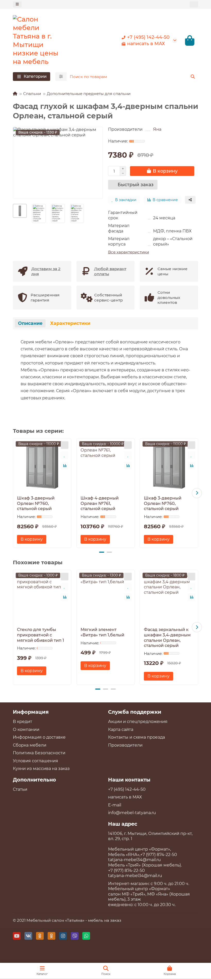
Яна (157, 129)
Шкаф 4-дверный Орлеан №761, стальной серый (100, 503)
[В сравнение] (64, 465)
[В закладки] (64, 455)
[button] (14, 493)
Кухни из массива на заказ (41, 768)
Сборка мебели (29, 745)
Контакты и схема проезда (136, 737)
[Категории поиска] (61, 76)
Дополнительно (34, 780)
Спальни (32, 93)
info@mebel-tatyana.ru (132, 812)
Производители (125, 745)
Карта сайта (120, 729)
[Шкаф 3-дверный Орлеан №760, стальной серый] (42, 466)
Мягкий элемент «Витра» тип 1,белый (102, 632)
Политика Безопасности (39, 752)
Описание (30, 323)
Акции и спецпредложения (138, 721)
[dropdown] (17, 4)
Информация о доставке (39, 737)
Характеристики (70, 323)
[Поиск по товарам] (193, 76)
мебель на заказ (104, 920)
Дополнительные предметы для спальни (88, 93)
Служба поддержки (134, 712)
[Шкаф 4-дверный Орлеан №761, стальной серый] (106, 466)
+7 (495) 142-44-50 (148, 37)
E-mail (114, 805)
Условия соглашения (35, 760)
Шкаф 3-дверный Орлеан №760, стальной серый (36, 503)
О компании (26, 729)
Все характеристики (128, 252)
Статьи (20, 789)
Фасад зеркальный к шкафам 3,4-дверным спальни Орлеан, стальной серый (167, 637)
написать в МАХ (146, 43)
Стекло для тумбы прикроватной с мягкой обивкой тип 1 (40, 635)
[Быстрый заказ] (64, 445)
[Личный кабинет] (194, 4)
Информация (31, 712)
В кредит (22, 721)
